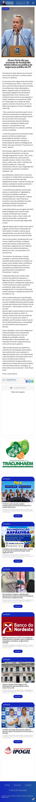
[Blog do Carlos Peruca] (7, 3)
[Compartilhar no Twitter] (30, 381)
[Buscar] (27, 3)
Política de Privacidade (18, 790)
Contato (28, 785)
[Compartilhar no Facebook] (27, 381)
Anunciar (17, 785)
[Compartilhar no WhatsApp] (32, 381)
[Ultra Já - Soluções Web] (33, 799)
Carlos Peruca (11, 379)
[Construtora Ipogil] (18, 751)
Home (7, 785)
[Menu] (33, 3)
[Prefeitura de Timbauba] (18, 455)
